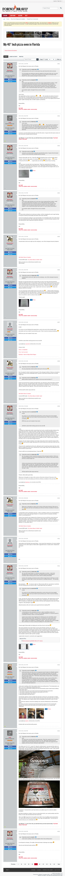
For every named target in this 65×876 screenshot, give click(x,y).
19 (28, 864)
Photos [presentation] (21, 56)
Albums (20, 16)
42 (54, 864)
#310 (58, 498)
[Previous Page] (49, 59)
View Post (38, 69)
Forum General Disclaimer (11, 50)
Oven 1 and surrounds (23, 352)
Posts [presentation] (5, 56)
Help (26, 16)
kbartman (10, 70)
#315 (58, 831)
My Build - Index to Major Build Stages (27, 354)
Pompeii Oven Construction (32, 19)
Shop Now (12, 16)
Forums (5, 16)
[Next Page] (53, 59)
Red (7, 869)
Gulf (10, 122)
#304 (58, 193)
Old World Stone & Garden (25, 257)
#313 (58, 664)
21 (36, 864)
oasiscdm (10, 328)
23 (43, 864)
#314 (58, 731)
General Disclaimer (48, 869)
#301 (58, 63)
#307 (58, 322)
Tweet (10, 81)
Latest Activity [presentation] (13, 56)
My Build (24, 139)
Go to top (57, 869)
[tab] (5, 56)
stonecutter (10, 243)
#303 (58, 145)
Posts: (8, 77)
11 (21, 864)
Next (59, 864)
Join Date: (7, 75)
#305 (58, 236)
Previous (13, 864)
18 (25, 864)
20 (32, 864)
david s (10, 671)
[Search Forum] (60, 8)
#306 (58, 269)
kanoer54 (10, 545)
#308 (58, 361)
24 (46, 864)
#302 (58, 116)
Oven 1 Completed (23, 349)
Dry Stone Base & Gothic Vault (35, 259)
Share (11, 79)
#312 (58, 566)
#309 (58, 406)
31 (50, 864)
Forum (7, 19)
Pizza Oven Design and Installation (18, 19)
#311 (59, 538)
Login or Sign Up (57, 1)
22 (39, 864)
